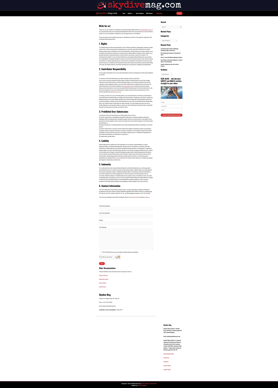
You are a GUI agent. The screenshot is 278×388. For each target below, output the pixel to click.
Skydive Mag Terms (129, 86)
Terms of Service (135, 197)
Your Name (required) (104, 206)
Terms (118, 158)
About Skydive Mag (168, 354)
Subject (101, 220)
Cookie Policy (102, 286)
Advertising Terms (103, 279)
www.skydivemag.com (145, 29)
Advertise (165, 361)
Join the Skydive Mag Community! (171, 115)
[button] (133, 13)
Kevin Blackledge (142, 385)
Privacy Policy (102, 283)
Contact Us (166, 357)
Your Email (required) (104, 213)
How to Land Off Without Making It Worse (171, 57)
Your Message (102, 227)
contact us (146, 197)
